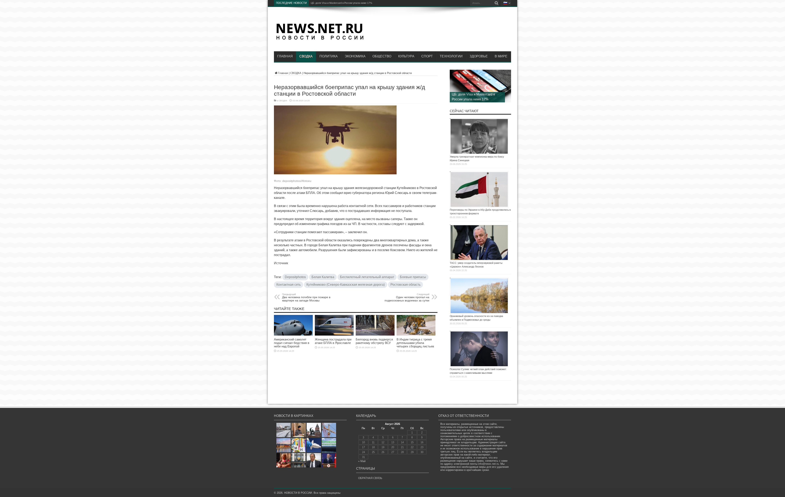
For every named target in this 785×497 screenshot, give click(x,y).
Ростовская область (405, 284)
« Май (362, 461)
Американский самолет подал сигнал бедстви (337, 3)
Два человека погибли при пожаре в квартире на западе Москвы (306, 297)
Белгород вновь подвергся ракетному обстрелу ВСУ (374, 341)
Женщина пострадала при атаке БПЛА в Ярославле (333, 341)
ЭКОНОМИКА (355, 56)
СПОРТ (427, 56)
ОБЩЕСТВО (381, 56)
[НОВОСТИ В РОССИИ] (320, 39)
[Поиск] (496, 3)
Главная (285, 56)
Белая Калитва (323, 277)
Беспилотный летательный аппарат (367, 277)
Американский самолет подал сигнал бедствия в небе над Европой (291, 343)
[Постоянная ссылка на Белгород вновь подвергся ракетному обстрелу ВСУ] (375, 334)
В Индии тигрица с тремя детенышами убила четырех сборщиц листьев (415, 343)
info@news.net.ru (488, 463)
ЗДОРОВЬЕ (479, 56)
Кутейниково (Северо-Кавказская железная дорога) (345, 284)
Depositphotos (295, 277)
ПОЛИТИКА (329, 56)
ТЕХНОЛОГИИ (451, 56)
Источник (281, 263)
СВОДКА (306, 56)
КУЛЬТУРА (406, 56)
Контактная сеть (288, 284)
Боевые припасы (413, 277)
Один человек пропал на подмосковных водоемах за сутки (407, 297)
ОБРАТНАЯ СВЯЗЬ (370, 478)
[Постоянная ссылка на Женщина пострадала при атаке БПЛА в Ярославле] (334, 334)
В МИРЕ (501, 56)
